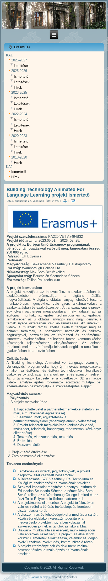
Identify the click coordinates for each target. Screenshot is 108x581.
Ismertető (21, 76)
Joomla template (41, 576)
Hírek (18, 87)
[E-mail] (73, 200)
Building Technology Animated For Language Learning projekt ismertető (48, 192)
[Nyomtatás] (65, 200)
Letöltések (22, 66)
